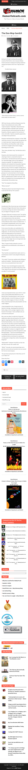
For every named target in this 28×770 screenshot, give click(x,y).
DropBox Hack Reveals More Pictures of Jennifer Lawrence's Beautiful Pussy (16, 691)
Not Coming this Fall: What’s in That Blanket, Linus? (17, 658)
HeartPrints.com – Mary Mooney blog (12, 588)
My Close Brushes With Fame (15, 722)
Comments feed (6, 397)
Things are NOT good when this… (19, 526)
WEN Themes (18, 768)
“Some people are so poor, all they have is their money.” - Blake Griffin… (17, 698)
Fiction (6, 370)
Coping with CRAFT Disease (15, 732)
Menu (14, 25)
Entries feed (5, 395)
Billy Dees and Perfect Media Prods (11, 580)
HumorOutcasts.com (14, 16)
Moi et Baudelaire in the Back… (19, 530)
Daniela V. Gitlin (6, 583)
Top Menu (14, 4)
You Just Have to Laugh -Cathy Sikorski (13, 596)
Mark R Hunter (10, 538)
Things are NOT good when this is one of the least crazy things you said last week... (17, 706)
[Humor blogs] (8, 611)
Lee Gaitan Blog (6, 591)
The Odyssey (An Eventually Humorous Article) (16, 670)
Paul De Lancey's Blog (8, 593)
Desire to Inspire (6, 585)
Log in (4, 392)
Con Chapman (15, 35)
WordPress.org (6, 400)
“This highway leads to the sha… (19, 534)
